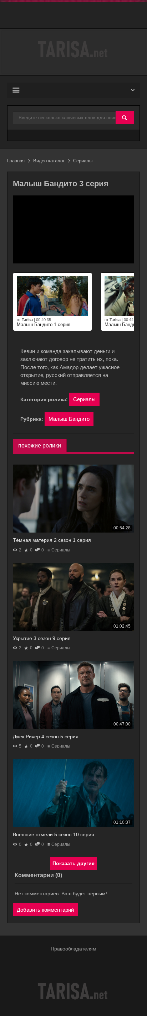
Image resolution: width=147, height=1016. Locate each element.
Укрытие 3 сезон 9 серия (42, 638)
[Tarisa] (73, 49)
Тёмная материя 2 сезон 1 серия (52, 540)
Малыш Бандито (69, 419)
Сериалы (84, 399)
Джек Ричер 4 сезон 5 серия (45, 736)
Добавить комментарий (45, 910)
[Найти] (125, 118)
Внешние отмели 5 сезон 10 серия (53, 834)
